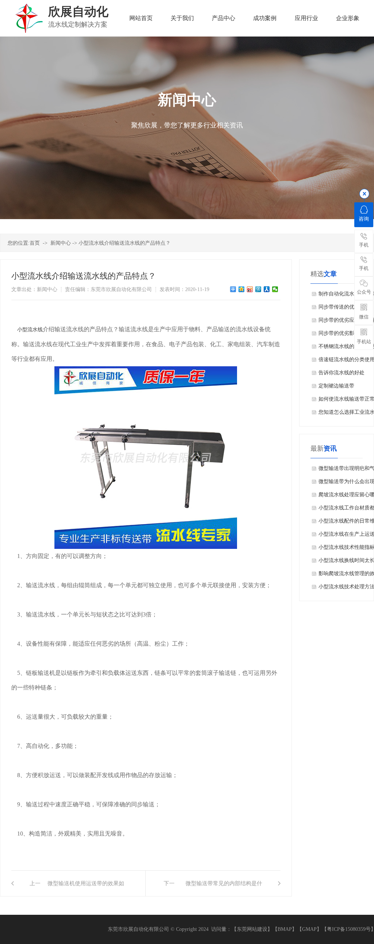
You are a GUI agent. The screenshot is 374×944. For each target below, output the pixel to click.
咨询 (364, 219)
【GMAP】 (309, 929)
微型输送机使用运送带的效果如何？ (85, 888)
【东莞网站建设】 (252, 929)
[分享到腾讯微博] (258, 289)
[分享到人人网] (267, 289)
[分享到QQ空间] (241, 289)
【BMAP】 (284, 929)
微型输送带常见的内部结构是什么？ (224, 888)
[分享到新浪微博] (250, 289)
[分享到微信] (275, 289)
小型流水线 (30, 329)
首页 (35, 243)
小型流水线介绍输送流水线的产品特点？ (125, 243)
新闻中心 (60, 243)
